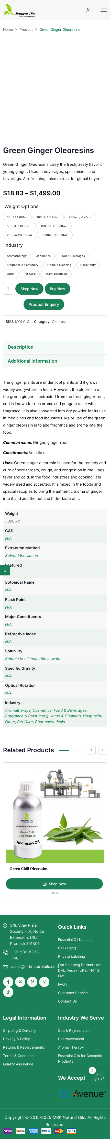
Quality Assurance (18, 1064)
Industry (13, 245)
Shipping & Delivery (19, 1030)
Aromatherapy (17, 710)
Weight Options (21, 206)
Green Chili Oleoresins (28, 869)
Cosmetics (42, 710)
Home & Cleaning (65, 715)
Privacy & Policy (16, 1039)
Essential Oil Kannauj (75, 939)
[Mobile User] (88, 9)
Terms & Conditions (19, 1055)
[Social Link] (8, 982)
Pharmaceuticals (50, 721)
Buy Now (57, 288)
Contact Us (67, 1001)
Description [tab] (21, 347)
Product (26, 29)
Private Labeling (71, 956)
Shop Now (29, 288)
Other (10, 721)
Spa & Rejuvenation (74, 1030)
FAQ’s (62, 984)
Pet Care (25, 721)
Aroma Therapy (71, 1047)
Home (8, 29)
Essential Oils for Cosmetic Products (80, 1058)
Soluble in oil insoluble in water (33, 658)
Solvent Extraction (21, 555)
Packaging (67, 948)
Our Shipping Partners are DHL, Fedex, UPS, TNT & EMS (80, 970)
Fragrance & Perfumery (26, 715)
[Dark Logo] (19, 10)
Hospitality (92, 715)
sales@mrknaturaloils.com (35, 966)
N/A (8, 538)
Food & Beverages (70, 710)
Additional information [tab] (32, 361)
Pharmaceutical (71, 1039)
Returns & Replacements (23, 1047)
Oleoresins (60, 321)
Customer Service (73, 993)
